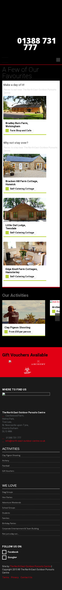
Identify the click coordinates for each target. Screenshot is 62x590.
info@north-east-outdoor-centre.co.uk (25, 441)
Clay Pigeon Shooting (17, 327)
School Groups (8, 507)
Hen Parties (7, 497)
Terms (5, 577)
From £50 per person (20, 331)
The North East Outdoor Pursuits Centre (30, 566)
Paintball (6, 465)
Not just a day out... (10, 533)
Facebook (12, 552)
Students (6, 513)
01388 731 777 (36, 43)
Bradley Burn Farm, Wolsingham (17, 125)
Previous (4, 317)
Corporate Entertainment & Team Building (20, 528)
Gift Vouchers (8, 471)
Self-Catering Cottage (22, 188)
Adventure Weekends (11, 502)
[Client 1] (16, 363)
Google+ (12, 557)
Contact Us (26, 577)
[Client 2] (38, 363)
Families (5, 518)
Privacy (15, 577)
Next (57, 317)
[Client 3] (27, 370)
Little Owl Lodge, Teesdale (16, 227)
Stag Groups (7, 492)
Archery (57, 307)
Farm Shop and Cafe (20, 130)
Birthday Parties (9, 523)
